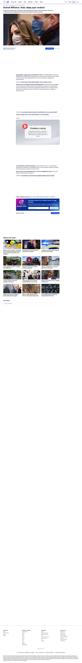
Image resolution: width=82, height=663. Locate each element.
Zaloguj (73, 1)
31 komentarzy (50, 48)
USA (23, 640)
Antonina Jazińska (10, 48)
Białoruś (23, 643)
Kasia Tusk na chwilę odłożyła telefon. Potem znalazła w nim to (36, 82)
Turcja (23, 634)
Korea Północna (24, 631)
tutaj (25, 660)
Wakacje (42, 640)
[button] (69, 2)
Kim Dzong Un (62, 631)
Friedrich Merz (62, 640)
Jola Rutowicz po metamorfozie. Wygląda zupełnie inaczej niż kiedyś (37, 175)
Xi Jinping (62, 638)
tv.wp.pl (4, 634)
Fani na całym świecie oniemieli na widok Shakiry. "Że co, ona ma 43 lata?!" (39, 112)
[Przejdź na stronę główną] (4, 2)
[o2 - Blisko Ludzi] (9, 2)
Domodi (4, 631)
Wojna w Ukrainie (44, 638)
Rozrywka (30, 1)
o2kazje (20, 1)
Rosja (23, 635)
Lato (42, 639)
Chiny (42, 635)
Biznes (41, 1)
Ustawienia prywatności (60, 652)
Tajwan (23, 639)
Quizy (25, 1)
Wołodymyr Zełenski (63, 639)
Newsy (42, 631)
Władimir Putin (62, 634)
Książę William (19, 74)
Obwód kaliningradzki (44, 634)
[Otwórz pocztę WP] (66, 2)
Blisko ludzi (13, 1)
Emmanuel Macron (63, 635)
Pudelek (4, 635)
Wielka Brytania (24, 644)
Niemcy (23, 642)
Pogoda (36, 1)
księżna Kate (27, 74)
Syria (23, 638)
